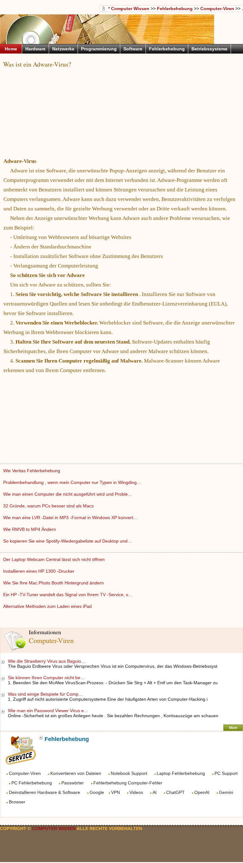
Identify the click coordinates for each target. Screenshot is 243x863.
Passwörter (72, 782)
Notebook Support (129, 773)
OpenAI (201, 792)
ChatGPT (175, 792)
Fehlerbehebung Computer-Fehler (127, 782)
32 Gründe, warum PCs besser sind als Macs (49, 505)
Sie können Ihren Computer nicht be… (46, 677)
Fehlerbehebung (175, 8)
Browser (17, 801)
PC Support (226, 773)
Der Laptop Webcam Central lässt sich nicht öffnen (54, 559)
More (233, 728)
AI (155, 792)
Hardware (35, 48)
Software (132, 48)
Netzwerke (63, 48)
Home (11, 48)
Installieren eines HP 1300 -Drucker (39, 571)
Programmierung (99, 48)
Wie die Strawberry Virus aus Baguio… (46, 661)
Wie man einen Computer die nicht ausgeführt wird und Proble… (67, 494)
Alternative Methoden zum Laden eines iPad (48, 606)
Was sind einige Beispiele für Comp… (45, 694)
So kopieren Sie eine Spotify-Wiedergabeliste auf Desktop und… (67, 541)
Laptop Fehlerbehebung (181, 773)
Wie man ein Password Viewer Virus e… (48, 710)
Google (97, 792)
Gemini (226, 792)
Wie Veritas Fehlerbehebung (32, 470)
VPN (115, 792)
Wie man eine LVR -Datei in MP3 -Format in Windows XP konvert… (70, 517)
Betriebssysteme (209, 48)
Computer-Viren (25, 773)
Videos (136, 792)
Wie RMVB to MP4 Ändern (30, 529)
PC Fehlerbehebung (31, 782)
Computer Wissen (130, 8)
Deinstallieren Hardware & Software (44, 792)
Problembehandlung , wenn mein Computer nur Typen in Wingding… (72, 482)
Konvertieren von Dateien (75, 773)
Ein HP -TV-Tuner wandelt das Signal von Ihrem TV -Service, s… (68, 594)
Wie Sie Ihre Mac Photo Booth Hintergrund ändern (54, 582)
